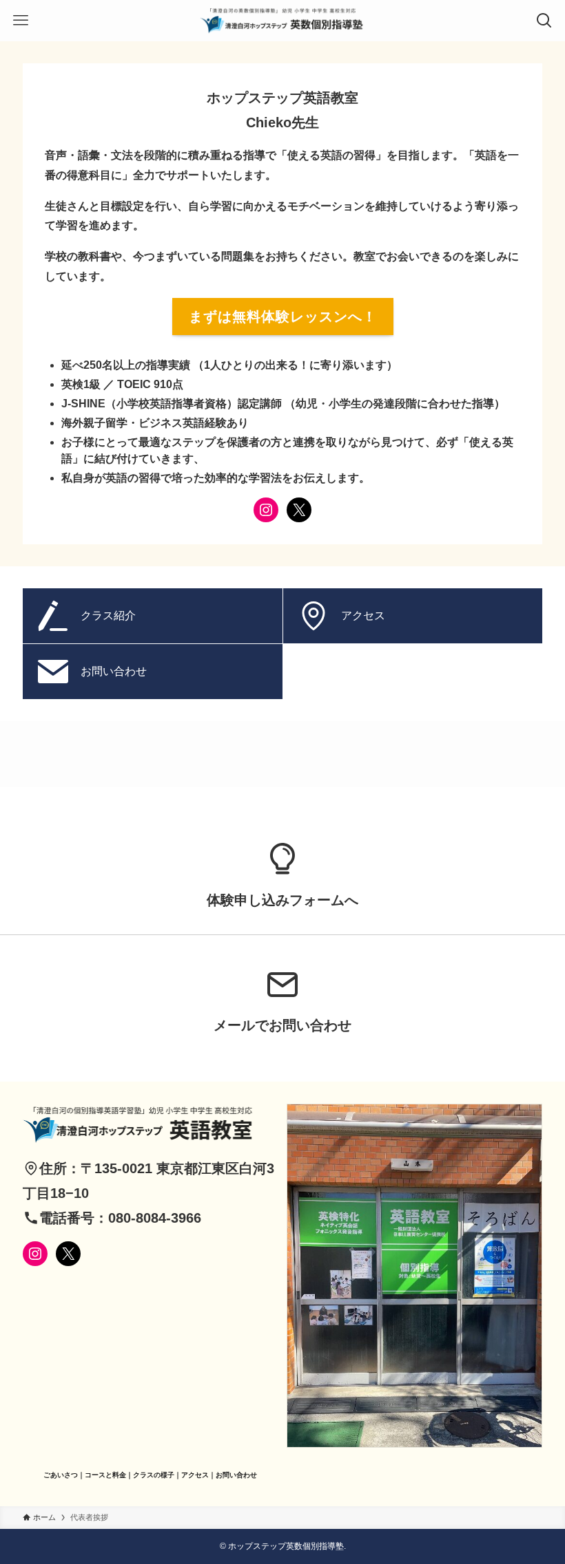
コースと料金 (105, 1475)
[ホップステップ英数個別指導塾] (282, 20)
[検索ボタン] (544, 20)
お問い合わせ (236, 1475)
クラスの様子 (153, 1475)
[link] (282, 872)
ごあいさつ (60, 1475)
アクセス (195, 1475)
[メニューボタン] (20, 20)
